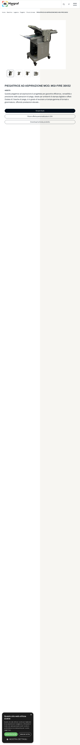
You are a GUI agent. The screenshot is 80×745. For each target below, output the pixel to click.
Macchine (9, 12)
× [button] (31, 715)
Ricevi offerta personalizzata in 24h (40, 116)
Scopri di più (40, 111)
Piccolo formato (30, 12)
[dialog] (17, 728)
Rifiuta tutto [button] (25, 734)
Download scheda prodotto (40, 122)
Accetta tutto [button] (11, 734)
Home (3, 12)
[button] (17, 739)
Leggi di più (7, 730)
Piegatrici (22, 12)
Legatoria (16, 12)
